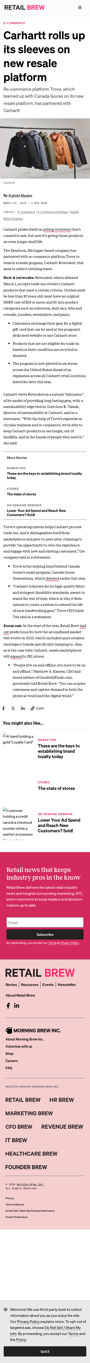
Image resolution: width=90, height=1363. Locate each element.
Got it (45, 1351)
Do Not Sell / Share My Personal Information (30, 1210)
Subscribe (45, 934)
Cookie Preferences (16, 1217)
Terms (73, 1333)
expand (16, 656)
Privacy (10, 1198)
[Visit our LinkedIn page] (16, 1005)
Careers (12, 1060)
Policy (21, 1339)
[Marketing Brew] (29, 1113)
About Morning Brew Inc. (24, 1039)
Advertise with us (19, 1046)
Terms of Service (15, 1204)
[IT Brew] (16, 1140)
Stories (11, 984)
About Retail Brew (20, 995)
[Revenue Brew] (62, 1127)
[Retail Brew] (23, 1100)
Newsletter (67, 984)
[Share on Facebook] (3, 708)
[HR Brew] (62, 1100)
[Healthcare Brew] (31, 1154)
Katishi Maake (20, 195)
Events (48, 984)
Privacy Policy (28, 1321)
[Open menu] (79, 7)
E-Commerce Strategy (53, 212)
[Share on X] (13, 708)
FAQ (9, 1068)
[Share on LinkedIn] (22, 708)
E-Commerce (26, 212)
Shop (9, 1053)
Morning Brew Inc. (30, 1184)
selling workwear (57, 229)
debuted (52, 578)
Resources (30, 984)
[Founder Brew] (26, 1167)
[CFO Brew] (19, 1127)
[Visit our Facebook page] (8, 1005)
